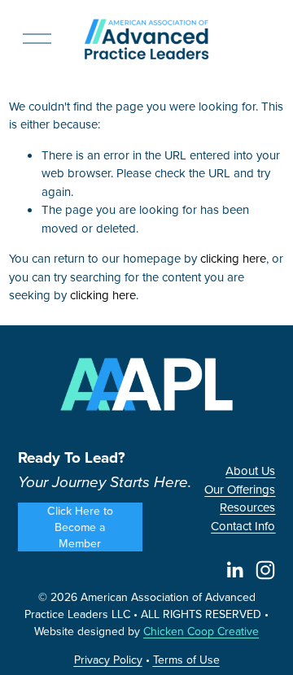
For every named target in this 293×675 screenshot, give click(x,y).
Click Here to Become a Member (80, 527)
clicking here (233, 258)
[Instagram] (265, 570)
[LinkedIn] (234, 570)
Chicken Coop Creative (201, 631)
